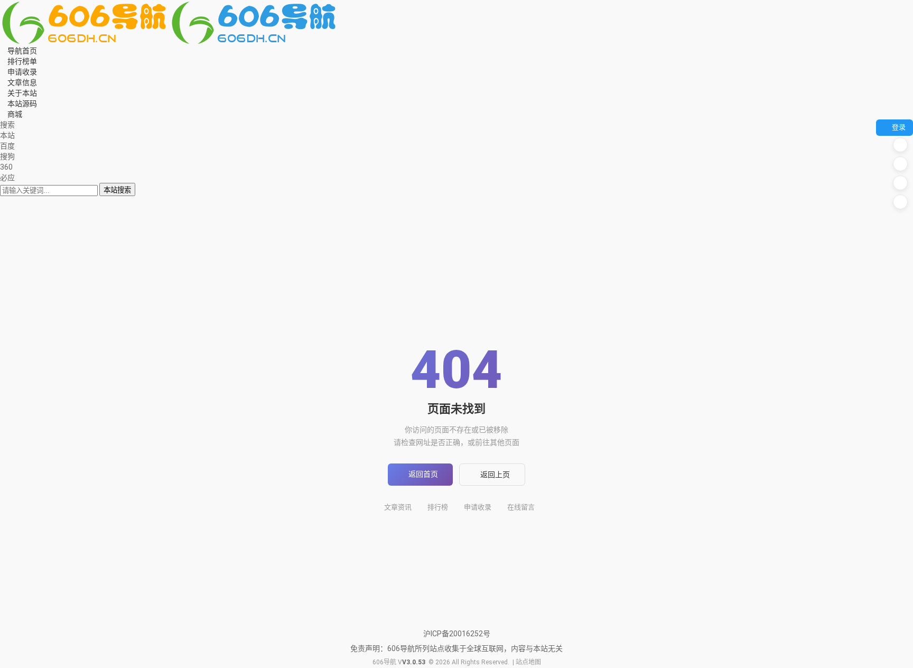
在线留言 (521, 507)
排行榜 (437, 507)
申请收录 (477, 507)
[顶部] (900, 201)
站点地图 (528, 662)
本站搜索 (117, 190)
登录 (899, 127)
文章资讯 (398, 507)
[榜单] (900, 163)
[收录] (900, 182)
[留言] (900, 144)
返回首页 (423, 474)
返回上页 (495, 474)
